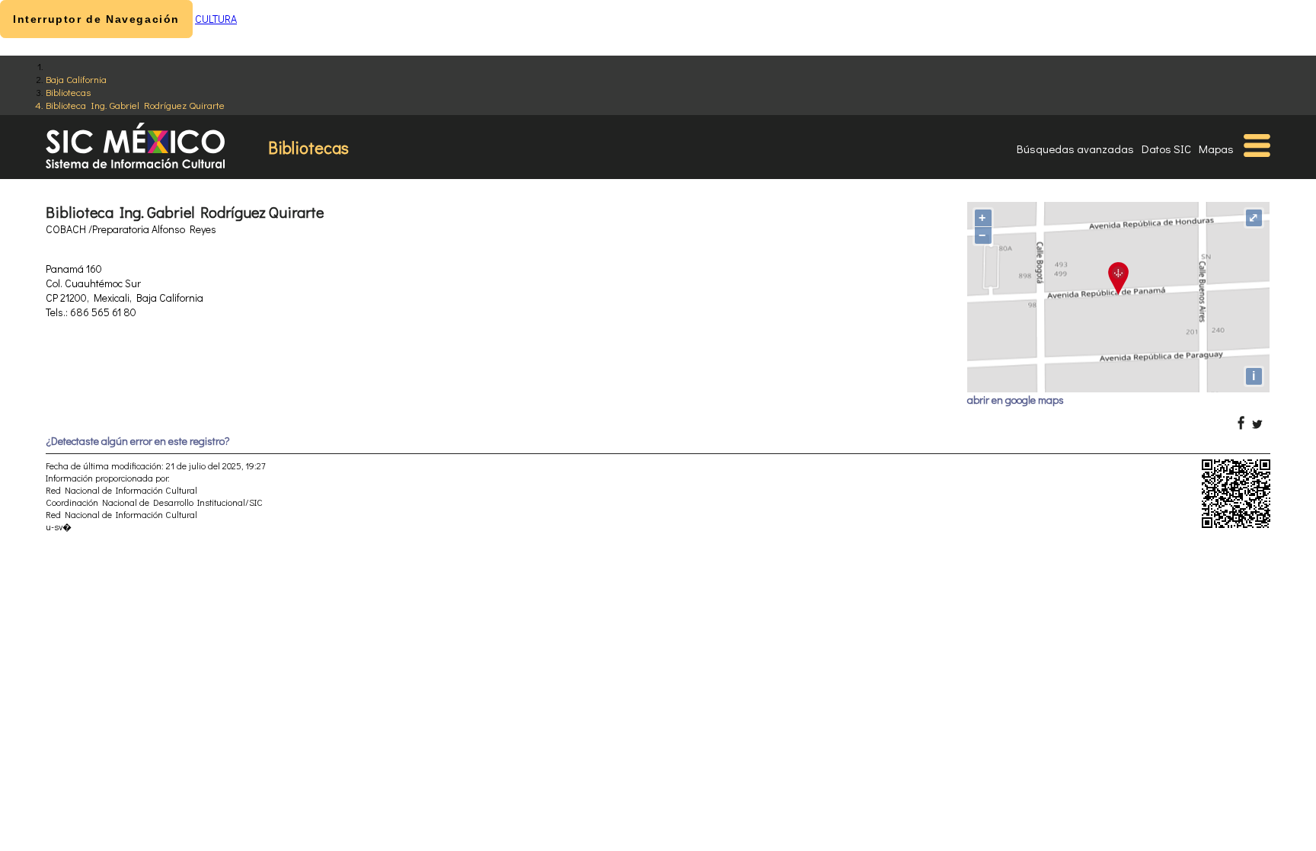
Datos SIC (1166, 148)
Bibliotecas (68, 91)
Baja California (76, 78)
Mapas (1216, 148)
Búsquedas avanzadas (1075, 148)
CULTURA (216, 18)
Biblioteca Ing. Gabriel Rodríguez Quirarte (135, 104)
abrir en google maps (1015, 399)
